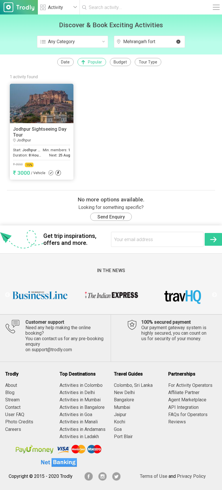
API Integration (183, 407)
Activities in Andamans (83, 429)
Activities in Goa (76, 414)
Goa (118, 429)
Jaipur (120, 414)
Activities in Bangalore (82, 407)
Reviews (177, 422)
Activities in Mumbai (80, 399)
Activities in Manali (79, 422)
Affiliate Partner (183, 392)
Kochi (119, 422)
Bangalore (124, 399)
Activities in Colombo (81, 385)
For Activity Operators (190, 385)
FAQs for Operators (188, 414)
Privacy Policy (191, 476)
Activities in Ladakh (79, 436)
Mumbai (122, 407)
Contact (13, 407)
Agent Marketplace (187, 399)
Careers (13, 429)
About (11, 385)
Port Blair (123, 436)
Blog (9, 392)
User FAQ (14, 414)
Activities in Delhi (77, 392)
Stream (12, 399)
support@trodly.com (52, 349)
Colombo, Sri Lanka (133, 385)
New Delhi (124, 392)
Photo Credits (19, 422)
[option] (40, 294)
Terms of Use (153, 476)
